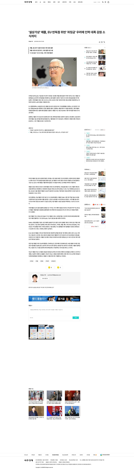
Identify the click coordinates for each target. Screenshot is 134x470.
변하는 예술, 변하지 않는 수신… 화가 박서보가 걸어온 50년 (95, 148)
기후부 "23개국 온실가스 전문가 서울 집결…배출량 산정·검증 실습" (95, 154)
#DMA (41, 261)
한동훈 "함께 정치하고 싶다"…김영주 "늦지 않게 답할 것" (72, 402)
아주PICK (86, 169)
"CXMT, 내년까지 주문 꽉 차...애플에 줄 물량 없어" (42, 130)
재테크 (49, 2)
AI (40, 2)
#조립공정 (53, 261)
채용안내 (40, 454)
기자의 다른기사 (45, 278)
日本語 (98, 2)
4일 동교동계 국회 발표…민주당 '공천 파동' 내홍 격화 (36, 418)
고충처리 (81, 454)
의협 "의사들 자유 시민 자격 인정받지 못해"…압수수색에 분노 (72, 418)
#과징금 (31, 261)
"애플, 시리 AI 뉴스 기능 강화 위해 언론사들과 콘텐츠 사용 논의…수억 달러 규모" (49, 132)
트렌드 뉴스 (87, 47)
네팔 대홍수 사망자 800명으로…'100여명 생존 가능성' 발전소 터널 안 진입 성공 (95, 142)
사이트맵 (88, 454)
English (95, 2)
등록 (76, 317)
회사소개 (26, 454)
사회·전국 (64, 2)
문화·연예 (80, 2)
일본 (99, 204)
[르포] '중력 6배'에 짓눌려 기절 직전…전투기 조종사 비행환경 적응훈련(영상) (54, 402)
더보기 (91, 227)
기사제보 (46, 454)
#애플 (37, 261)
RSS (94, 454)
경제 (54, 2)
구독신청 (33, 454)
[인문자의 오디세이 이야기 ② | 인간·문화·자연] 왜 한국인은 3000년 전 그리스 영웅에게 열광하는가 (95, 160)
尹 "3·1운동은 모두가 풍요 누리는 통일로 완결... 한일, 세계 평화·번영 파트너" (54, 418)
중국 (36, 2)
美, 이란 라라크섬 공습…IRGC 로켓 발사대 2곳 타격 (95, 135)
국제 (70, 2)
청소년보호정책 (65, 454)
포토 (74, 2)
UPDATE (102, 129)
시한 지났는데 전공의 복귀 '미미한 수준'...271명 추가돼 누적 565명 (36, 402)
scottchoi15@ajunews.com (54, 275)
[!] (104, 47)
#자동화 (47, 261)
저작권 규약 (74, 454)
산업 (44, 2)
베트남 (104, 204)
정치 (59, 2)
